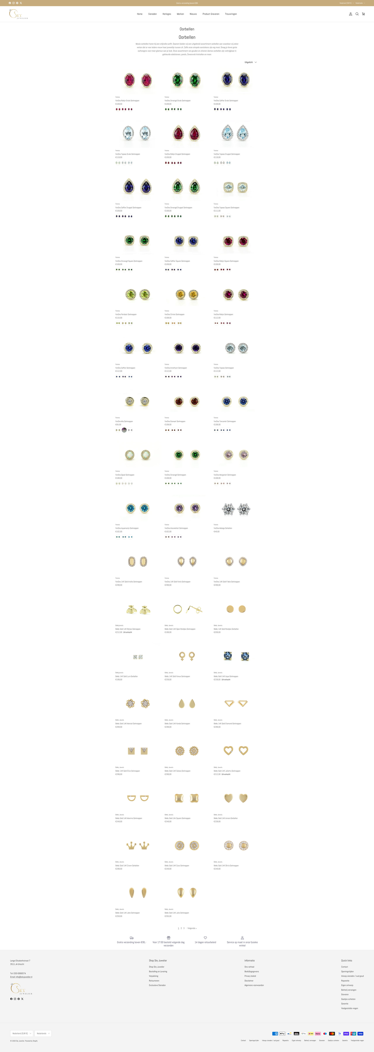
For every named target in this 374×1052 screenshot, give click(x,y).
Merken (180, 13)
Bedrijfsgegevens (252, 971)
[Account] (350, 14)
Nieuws (193, 13)
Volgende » (192, 928)
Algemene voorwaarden (254, 985)
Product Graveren (211, 13)
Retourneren (154, 980)
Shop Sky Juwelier (156, 966)
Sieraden (152, 13)
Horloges (167, 13)
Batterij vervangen (348, 989)
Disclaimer (249, 980)
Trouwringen (231, 13)
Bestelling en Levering (158, 971)
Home (139, 13)
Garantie (344, 1003)
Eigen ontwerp (347, 985)
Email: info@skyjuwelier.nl (21, 976)
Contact (344, 966)
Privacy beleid (250, 976)
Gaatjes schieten (348, 999)
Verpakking (153, 976)
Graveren (345, 994)
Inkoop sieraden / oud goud (352, 976)
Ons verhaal (249, 966)
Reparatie (345, 980)
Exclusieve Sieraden (157, 985)
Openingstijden (347, 971)
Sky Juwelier (20, 1041)
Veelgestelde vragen (349, 1008)
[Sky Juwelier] (18, 14)
